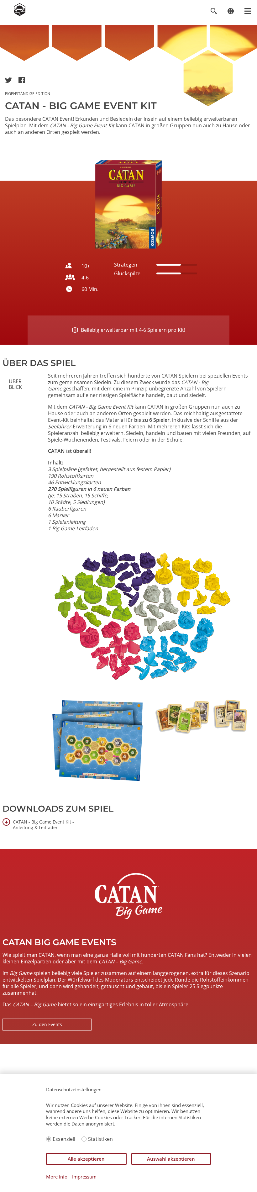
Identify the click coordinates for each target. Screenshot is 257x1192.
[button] (8, 80)
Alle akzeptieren (86, 1159)
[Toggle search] (213, 11)
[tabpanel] (149, 582)
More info (56, 1176)
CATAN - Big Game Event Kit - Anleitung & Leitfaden (43, 824)
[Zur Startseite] (20, 14)
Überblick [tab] (16, 384)
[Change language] (230, 11)
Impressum (84, 1176)
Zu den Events (47, 1024)
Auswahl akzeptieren (171, 1159)
